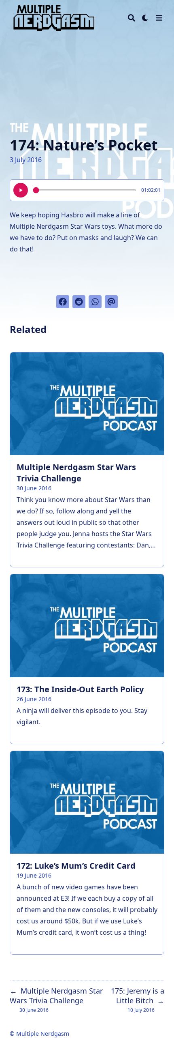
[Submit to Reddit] (78, 301)
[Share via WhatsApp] (95, 301)
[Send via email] (111, 301)
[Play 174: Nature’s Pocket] (20, 190)
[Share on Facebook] (62, 301)
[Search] (131, 17)
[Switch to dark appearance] (145, 17)
